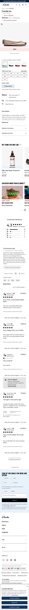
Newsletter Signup (22, 575)
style (12, 280)
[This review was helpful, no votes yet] (21, 318)
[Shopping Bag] (23, 5)
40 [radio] (24, 76)
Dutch (5, 491)
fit (8, 280)
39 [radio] (11, 76)
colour (17, 280)
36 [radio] (11, 73)
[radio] (11, 67)
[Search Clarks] (16, 5)
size (5, 280)
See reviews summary (10, 20)
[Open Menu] (26, 5)
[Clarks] (6, 4)
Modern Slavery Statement (9, 575)
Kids (5, 482)
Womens (6, 478)
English (13, 491)
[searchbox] (8, 273)
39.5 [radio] (18, 76)
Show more (7, 284)
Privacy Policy (7, 505)
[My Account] (19, 5)
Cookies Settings (14, 598)
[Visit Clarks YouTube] (15, 560)
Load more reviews (14, 459)
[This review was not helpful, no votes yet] (24, 318)
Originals (16, 482)
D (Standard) (8, 86)
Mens (15, 478)
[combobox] (19, 287)
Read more (5, 122)
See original (6, 416)
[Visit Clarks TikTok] (11, 560)
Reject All (14, 602)
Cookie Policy (24, 572)
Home (3, 8)
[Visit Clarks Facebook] (3, 560)
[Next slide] (25, 210)
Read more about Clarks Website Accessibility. (12, 583)
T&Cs (11, 505)
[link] (12, 163)
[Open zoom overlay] (2, 24)
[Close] (27, 586)
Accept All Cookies (14, 607)
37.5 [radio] (24, 73)
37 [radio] (17, 73)
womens (11, 8)
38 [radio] (4, 76)
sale (7, 8)
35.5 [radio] (5, 73)
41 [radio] (4, 79)
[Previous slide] (21, 210)
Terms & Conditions (6, 572)
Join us (15, 500)
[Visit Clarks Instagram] (7, 560)
